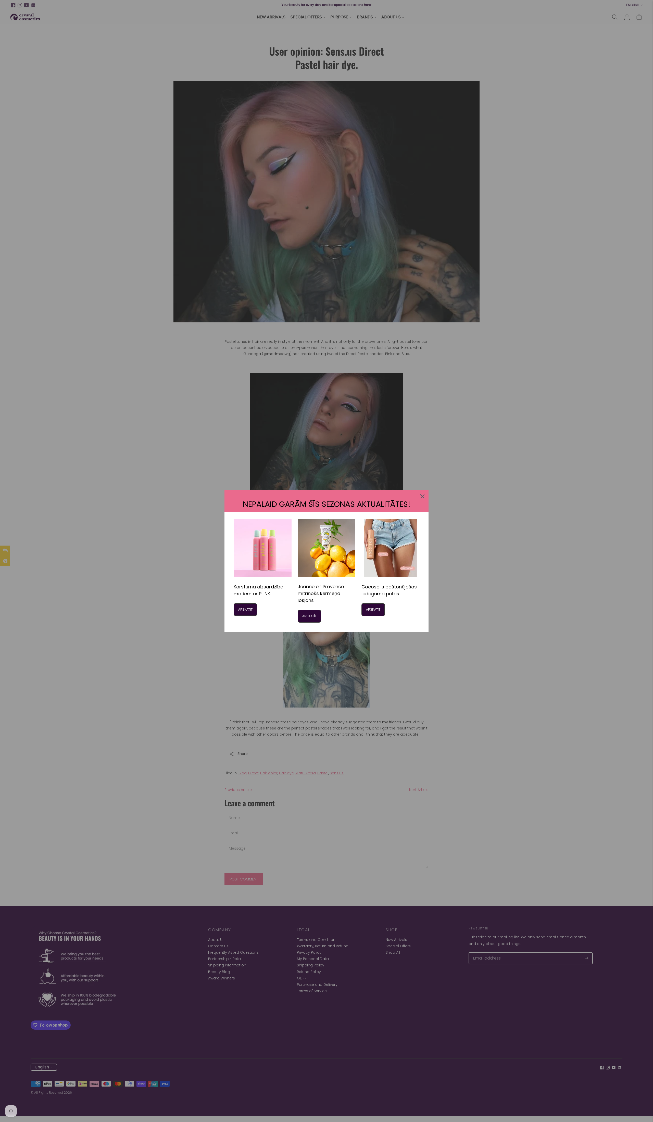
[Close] (422, 496)
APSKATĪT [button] (245, 609)
